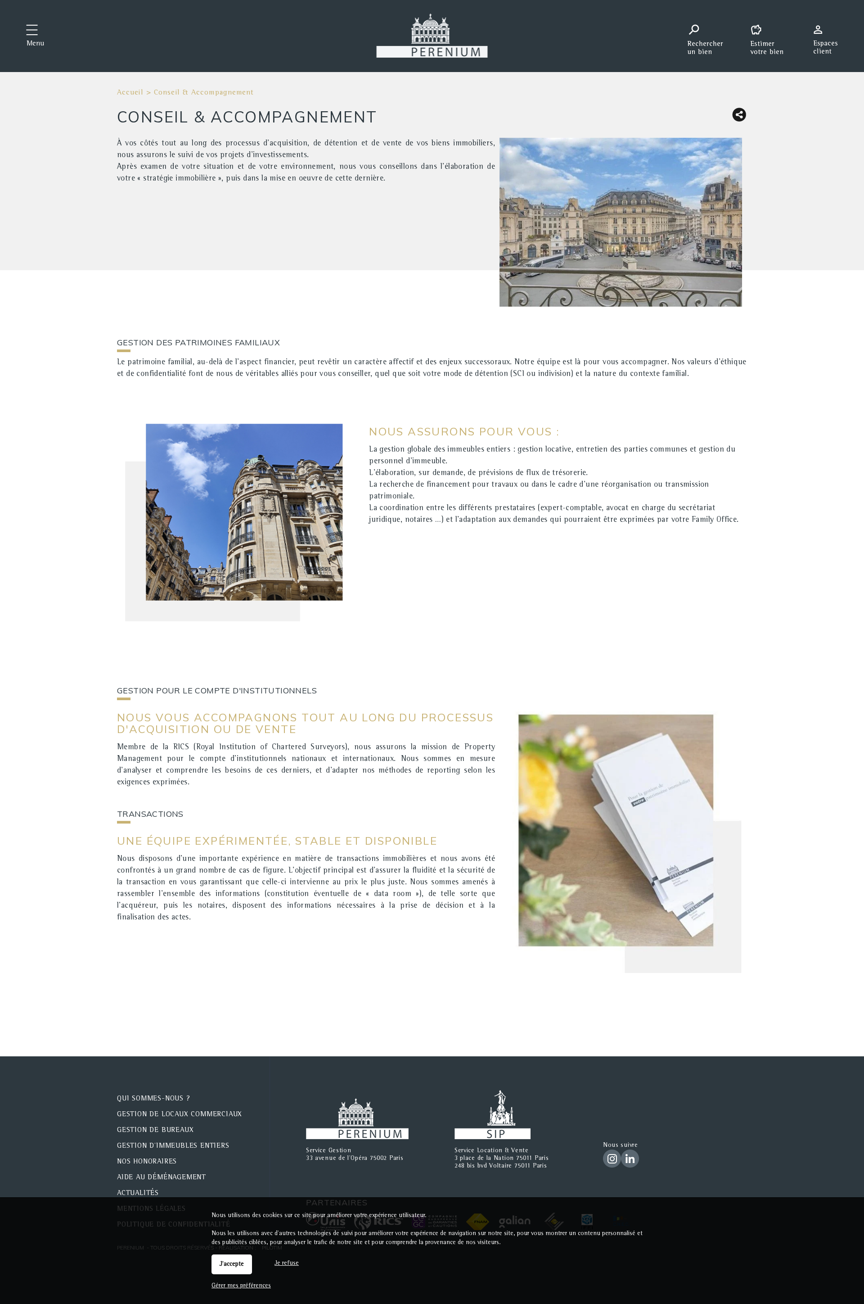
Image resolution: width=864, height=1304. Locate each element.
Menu (35, 44)
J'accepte (232, 1264)
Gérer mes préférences (241, 1286)
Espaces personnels (829, 35)
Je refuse (286, 1263)
